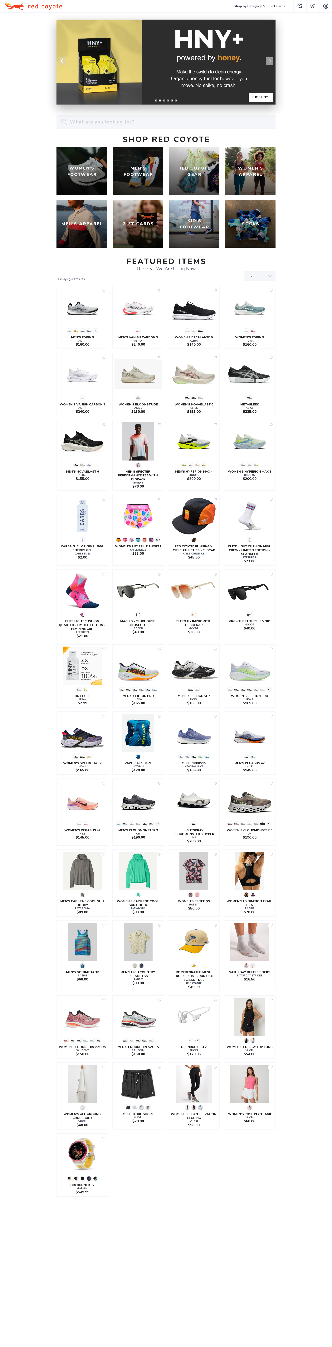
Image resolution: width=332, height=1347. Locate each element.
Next (269, 61)
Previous (62, 61)
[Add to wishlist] (104, 290)
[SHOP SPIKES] (166, 62)
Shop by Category (248, 6)
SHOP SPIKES (259, 97)
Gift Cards (277, 6)
